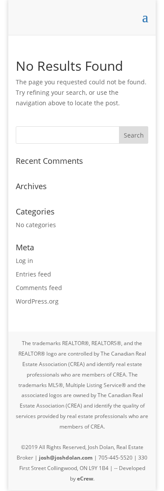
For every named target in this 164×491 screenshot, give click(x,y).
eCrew (85, 478)
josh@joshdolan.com (66, 457)
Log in (24, 260)
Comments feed (39, 288)
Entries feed (33, 274)
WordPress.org (37, 301)
